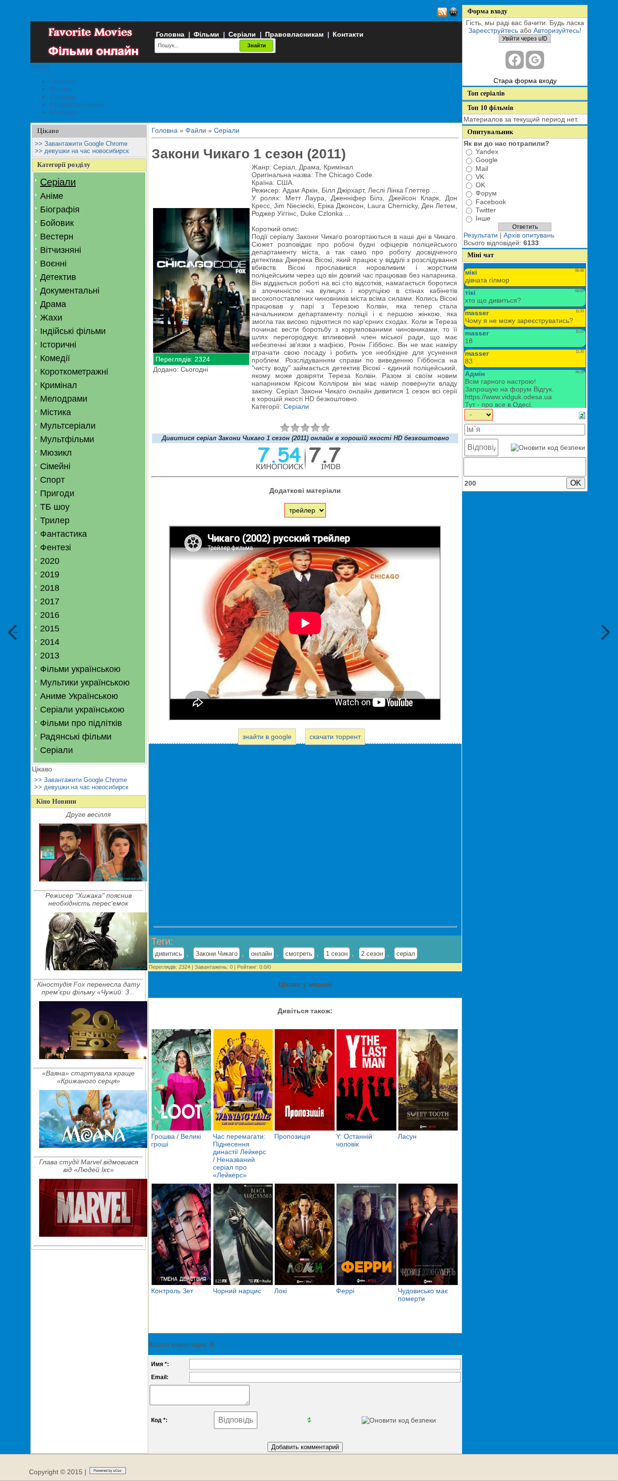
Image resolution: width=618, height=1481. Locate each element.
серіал (405, 953)
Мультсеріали (68, 426)
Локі (280, 1291)
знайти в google (267, 736)
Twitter (486, 210)
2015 (49, 628)
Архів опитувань (529, 235)
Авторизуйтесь (556, 30)
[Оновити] (582, 415)
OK (480, 185)
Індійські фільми (73, 331)
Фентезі (55, 547)
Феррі (345, 1291)
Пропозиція (292, 1136)
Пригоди (57, 493)
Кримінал (58, 385)
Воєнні (53, 263)
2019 (49, 574)
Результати (481, 235)
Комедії (55, 358)
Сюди (15, 632)
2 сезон (372, 953)
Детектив (58, 277)
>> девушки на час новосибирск (82, 150)
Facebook (491, 202)
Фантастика (63, 534)
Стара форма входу (525, 80)
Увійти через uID (525, 38)
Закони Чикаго (217, 953)
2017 (49, 601)
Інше (483, 219)
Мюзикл (56, 453)
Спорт (52, 480)
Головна (170, 34)
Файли (195, 130)
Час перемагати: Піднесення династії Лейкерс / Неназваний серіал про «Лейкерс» (239, 1155)
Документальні (69, 290)
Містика (55, 412)
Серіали (242, 34)
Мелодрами (63, 399)
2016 (49, 615)
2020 (49, 561)
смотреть (298, 953)
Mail (482, 168)
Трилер (55, 520)
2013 (49, 655)
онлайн (261, 953)
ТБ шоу (55, 507)
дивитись (168, 953)
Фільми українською (80, 669)
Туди (603, 632)
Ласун (407, 1136)
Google (487, 160)
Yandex (487, 151)
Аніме (51, 196)
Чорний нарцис (237, 1291)
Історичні (58, 344)
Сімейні (55, 466)
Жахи (51, 317)
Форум (486, 193)
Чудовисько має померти (423, 1294)
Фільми (206, 34)
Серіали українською (82, 709)
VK (480, 177)
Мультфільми (67, 439)
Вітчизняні (60, 250)
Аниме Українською (79, 696)
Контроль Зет (172, 1291)
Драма (53, 304)
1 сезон (337, 953)
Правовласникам (294, 34)
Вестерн (56, 236)
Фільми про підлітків (81, 723)
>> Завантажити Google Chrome (81, 143)
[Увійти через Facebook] (515, 60)
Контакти (348, 34)
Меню (39, 66)
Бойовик (57, 223)
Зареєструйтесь (493, 30)
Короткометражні (74, 372)
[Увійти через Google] (535, 60)
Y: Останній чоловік (354, 1140)
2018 (49, 588)
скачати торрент (335, 736)
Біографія (60, 209)
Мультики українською (85, 682)
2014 (49, 642)
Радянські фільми (76, 736)
